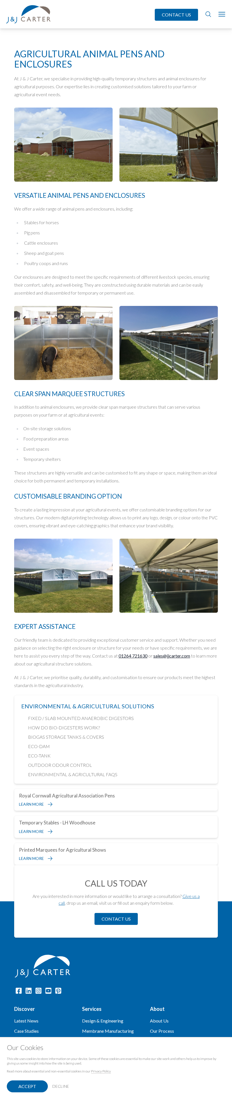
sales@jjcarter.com (171, 655)
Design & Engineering (102, 1020)
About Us (159, 1020)
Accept (27, 1086)
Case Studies (26, 1031)
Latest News (26, 1020)
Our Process (162, 1031)
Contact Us (176, 14)
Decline (60, 1086)
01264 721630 (133, 655)
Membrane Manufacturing (108, 1031)
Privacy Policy (101, 1071)
